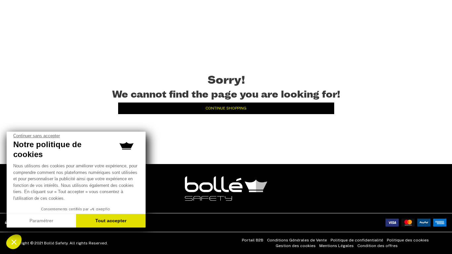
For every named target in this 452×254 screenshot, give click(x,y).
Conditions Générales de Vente (297, 240)
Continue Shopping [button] (226, 108)
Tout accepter (110, 220)
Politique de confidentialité (357, 240)
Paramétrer (41, 220)
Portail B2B (252, 240)
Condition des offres (377, 245)
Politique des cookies (408, 240)
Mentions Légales (336, 245)
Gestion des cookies (296, 245)
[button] (14, 242)
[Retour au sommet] (436, 237)
